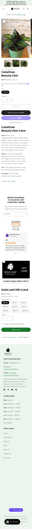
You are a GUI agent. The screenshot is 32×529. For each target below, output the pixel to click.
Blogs (5, 446)
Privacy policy (23, 519)
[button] (4, 9)
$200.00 (25, 311)
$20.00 (14, 303)
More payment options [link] (16, 122)
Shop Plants (7, 437)
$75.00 (24, 307)
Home (5, 433)
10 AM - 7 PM (21, 15)
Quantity (3, 96)
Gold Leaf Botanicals (15, 516)
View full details (23, 337)
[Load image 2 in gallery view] (15, 63)
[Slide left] (2, 64)
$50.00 (5, 307)
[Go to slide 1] (14, 253)
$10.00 (5, 303)
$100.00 (5, 311)
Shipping (3, 296)
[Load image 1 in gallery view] (7, 63)
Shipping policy (22, 521)
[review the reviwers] (7, 240)
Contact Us (7, 454)
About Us (7, 450)
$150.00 (15, 311)
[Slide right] (30, 64)
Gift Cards (7, 458)
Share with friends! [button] (9, 337)
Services (6, 441)
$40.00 (23, 303)
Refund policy (14, 519)
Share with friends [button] (9, 181)
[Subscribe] (26, 214)
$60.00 (14, 307)
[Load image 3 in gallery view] (24, 63)
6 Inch (6, 92)
